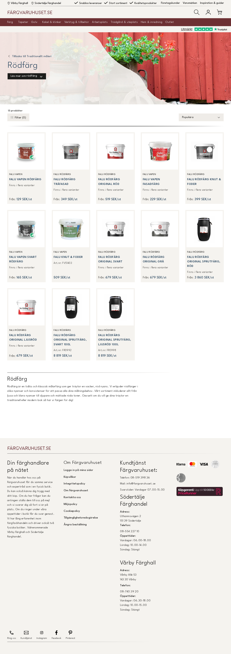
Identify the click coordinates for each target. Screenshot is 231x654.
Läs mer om (24, 76)
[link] (26, 168)
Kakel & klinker (51, 22)
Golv (34, 22)
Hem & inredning (151, 22)
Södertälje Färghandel (48, 3)
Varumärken (190, 3)
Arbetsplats (100, 22)
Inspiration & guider (212, 3)
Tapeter (23, 22)
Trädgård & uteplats (124, 22)
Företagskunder (170, 3)
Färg (10, 22)
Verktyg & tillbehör (76, 22)
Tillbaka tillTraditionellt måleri (31, 56)
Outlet (169, 22)
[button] (196, 12)
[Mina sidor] (208, 12)
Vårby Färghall (19, 3)
